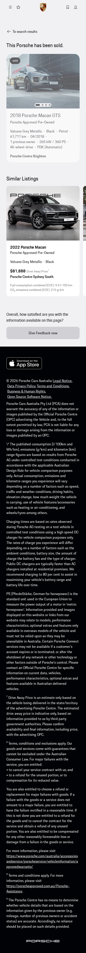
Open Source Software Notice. (29, 396)
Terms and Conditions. (53, 386)
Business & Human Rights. (26, 391)
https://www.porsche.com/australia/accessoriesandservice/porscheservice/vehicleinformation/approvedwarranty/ (42, 861)
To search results (25, 31)
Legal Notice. (62, 380)
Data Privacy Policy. (21, 386)
